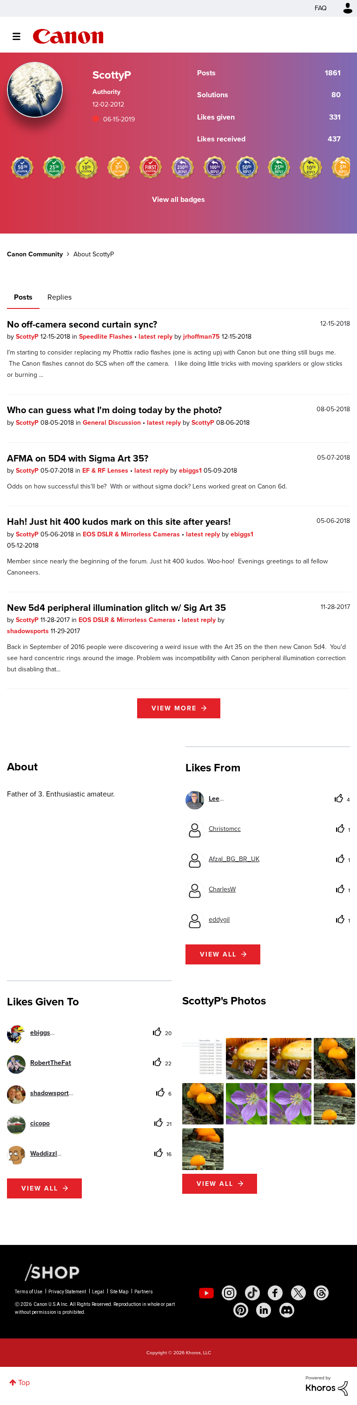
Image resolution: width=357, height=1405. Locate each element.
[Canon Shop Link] (47, 1272)
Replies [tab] (59, 297)
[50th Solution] (22, 167)
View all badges (178, 199)
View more (174, 708)
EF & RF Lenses (106, 470)
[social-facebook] (275, 1292)
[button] (203, 1058)
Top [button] (24, 1382)
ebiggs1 (191, 470)
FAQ (321, 8)
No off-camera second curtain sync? (82, 324)
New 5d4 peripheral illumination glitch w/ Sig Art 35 (116, 608)
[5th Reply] (343, 167)
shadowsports (29, 631)
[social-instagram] (229, 1292)
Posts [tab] (23, 297)
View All (215, 1184)
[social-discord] (286, 1310)
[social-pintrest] (240, 1310)
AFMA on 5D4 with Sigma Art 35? (77, 458)
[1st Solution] (150, 167)
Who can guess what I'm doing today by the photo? (114, 410)
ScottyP (28, 336)
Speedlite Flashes (106, 336)
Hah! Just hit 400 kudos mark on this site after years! (119, 522)
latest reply (156, 336)
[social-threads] (321, 1292)
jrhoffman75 (202, 336)
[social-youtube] (206, 1292)
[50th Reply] (246, 167)
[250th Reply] (182, 167)
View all (218, 954)
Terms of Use (28, 1291)
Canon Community (68, 36)
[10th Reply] (311, 167)
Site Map (119, 1291)
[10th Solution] (86, 167)
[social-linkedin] (263, 1310)
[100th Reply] (214, 167)
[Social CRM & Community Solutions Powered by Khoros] (327, 1385)
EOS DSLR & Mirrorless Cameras (132, 534)
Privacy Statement (67, 1291)
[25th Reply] (279, 167)
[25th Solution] (54, 167)
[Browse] (21, 36)
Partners (143, 1291)
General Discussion (113, 423)
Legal (98, 1291)
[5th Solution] (118, 167)
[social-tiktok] (252, 1292)
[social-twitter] (298, 1292)
